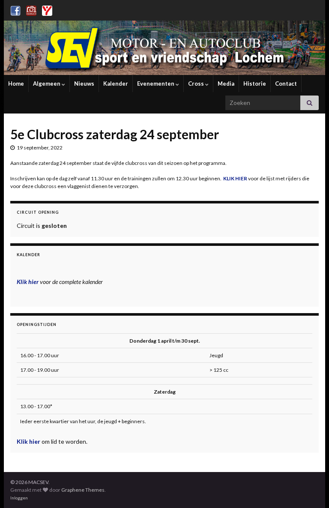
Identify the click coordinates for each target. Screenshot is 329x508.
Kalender (115, 83)
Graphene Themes (83, 490)
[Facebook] (15, 9)
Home (16, 83)
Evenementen (156, 83)
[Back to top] (309, 488)
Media (226, 83)
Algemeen (47, 83)
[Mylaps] (47, 9)
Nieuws (84, 83)
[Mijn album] (31, 9)
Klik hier (29, 441)
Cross (196, 83)
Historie (254, 83)
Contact (286, 83)
